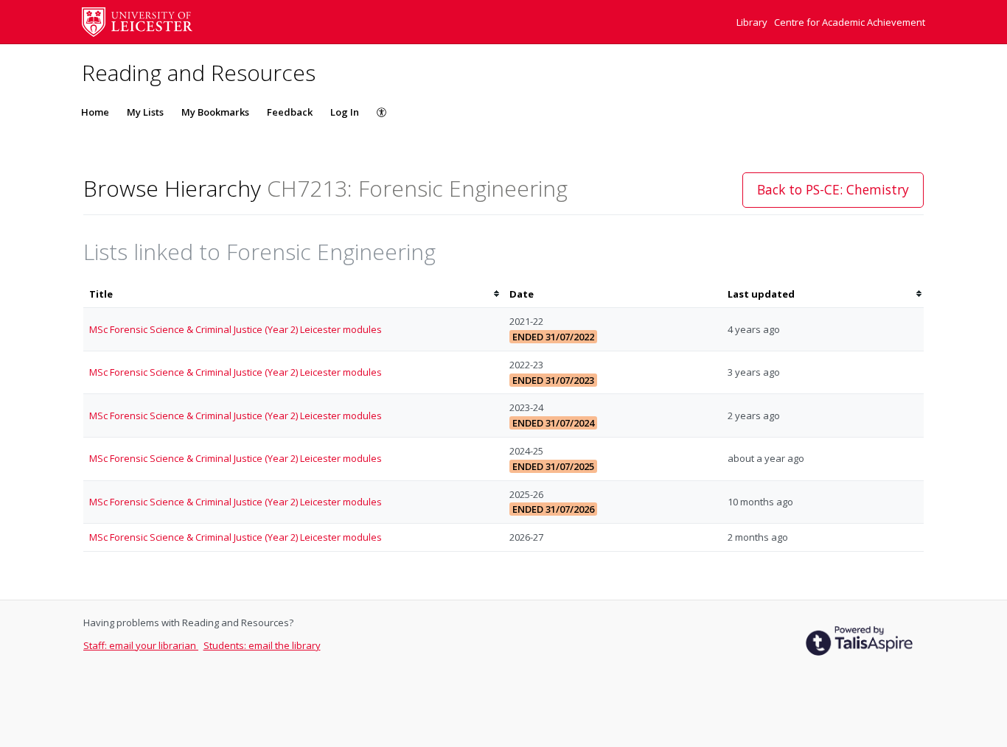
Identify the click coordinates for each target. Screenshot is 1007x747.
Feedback (290, 112)
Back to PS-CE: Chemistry (833, 189)
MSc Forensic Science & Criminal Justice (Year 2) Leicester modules (235, 329)
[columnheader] (293, 294)
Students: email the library (262, 645)
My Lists (145, 112)
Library (753, 22)
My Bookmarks (215, 112)
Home (95, 112)
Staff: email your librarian (140, 645)
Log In (344, 112)
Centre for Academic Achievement (849, 22)
